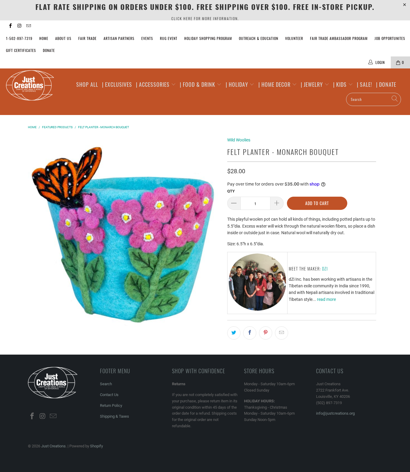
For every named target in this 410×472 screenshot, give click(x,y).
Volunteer (294, 38)
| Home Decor (275, 84)
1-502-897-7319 (19, 38)
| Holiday (238, 84)
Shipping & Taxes (114, 416)
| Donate (386, 84)
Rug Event (168, 38)
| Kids (340, 84)
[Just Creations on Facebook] (10, 26)
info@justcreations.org (335, 413)
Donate (49, 50)
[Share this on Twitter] (233, 333)
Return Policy (111, 405)
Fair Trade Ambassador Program (339, 38)
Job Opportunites (390, 38)
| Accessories (153, 84)
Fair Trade (87, 38)
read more (326, 299)
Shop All (87, 84)
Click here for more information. (205, 18)
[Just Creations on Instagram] (19, 26)
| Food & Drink (198, 84)
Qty (231, 191)
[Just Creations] (36, 85)
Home (43, 38)
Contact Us (109, 394)
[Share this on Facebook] (249, 333)
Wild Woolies (238, 140)
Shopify (96, 446)
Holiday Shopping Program (208, 38)
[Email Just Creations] (28, 26)
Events (147, 38)
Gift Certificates (21, 50)
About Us (63, 38)
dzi (325, 268)
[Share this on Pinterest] (265, 333)
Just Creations (53, 446)
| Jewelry (312, 84)
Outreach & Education (258, 38)
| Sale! (364, 84)
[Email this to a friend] (281, 333)
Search (106, 384)
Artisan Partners (119, 38)
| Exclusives (117, 84)
